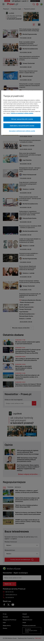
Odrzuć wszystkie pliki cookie (22, 119)
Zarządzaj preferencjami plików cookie (22, 131)
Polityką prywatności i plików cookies (22, 113)
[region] (22, 112)
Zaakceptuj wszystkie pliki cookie (22, 126)
